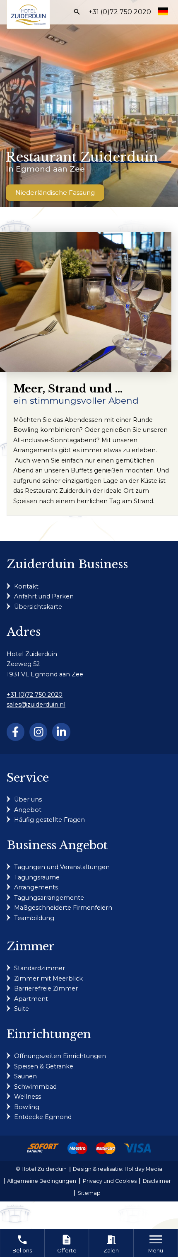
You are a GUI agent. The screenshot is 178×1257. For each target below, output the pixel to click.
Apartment (31, 999)
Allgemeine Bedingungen (41, 1181)
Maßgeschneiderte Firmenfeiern (63, 907)
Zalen (111, 1244)
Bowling (26, 1107)
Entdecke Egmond (43, 1117)
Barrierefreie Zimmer (46, 988)
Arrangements (36, 887)
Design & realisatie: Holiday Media (117, 1169)
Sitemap (89, 1193)
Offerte (67, 1244)
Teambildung (34, 918)
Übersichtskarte (38, 606)
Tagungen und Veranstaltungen (62, 867)
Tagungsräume (37, 877)
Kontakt (26, 586)
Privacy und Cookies (110, 1181)
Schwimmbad (35, 1086)
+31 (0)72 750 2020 (120, 12)
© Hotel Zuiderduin (41, 1169)
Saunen (25, 1076)
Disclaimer (157, 1181)
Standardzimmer (39, 968)
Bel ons (22, 1244)
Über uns (28, 799)
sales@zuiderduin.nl (36, 704)
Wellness (27, 1096)
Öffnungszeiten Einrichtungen (60, 1056)
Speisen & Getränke (43, 1066)
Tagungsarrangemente (49, 897)
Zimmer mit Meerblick (48, 978)
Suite (21, 1008)
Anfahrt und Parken (44, 596)
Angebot (27, 810)
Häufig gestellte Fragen (49, 819)
